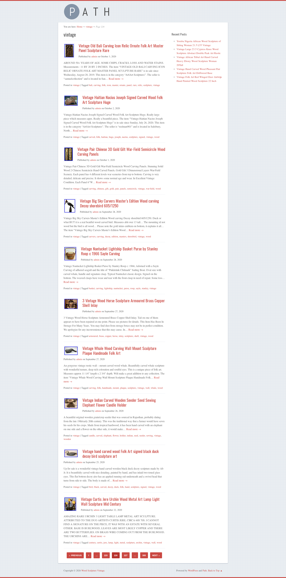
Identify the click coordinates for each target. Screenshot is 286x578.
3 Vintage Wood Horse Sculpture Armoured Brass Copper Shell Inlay (123, 302)
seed (136, 435)
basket (92, 288)
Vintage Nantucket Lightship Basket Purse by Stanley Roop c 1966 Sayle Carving (119, 251)
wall (147, 387)
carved (92, 136)
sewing (149, 435)
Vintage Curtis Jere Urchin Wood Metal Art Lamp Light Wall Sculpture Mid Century (120, 501)
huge (111, 136)
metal (122, 542)
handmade (107, 387)
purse (126, 288)
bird (91, 486)
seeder (142, 435)
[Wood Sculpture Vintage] (88, 17)
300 (144, 555)
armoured (93, 336)
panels (123, 188)
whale (153, 387)
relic (140, 85)
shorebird (132, 236)
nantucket (118, 288)
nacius (125, 136)
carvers (92, 236)
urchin (139, 542)
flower (116, 435)
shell (136, 336)
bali (90, 85)
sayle (138, 288)
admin (94, 56)
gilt (106, 188)
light (116, 542)
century (92, 542)
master (115, 85)
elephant (107, 435)
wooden (67, 439)
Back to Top (213, 570)
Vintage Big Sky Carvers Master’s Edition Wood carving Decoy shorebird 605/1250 (119, 203)
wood (156, 136)
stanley (145, 288)
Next (156, 555)
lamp (110, 542)
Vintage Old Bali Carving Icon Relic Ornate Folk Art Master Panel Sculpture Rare (121, 48)
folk (104, 85)
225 (106, 555)
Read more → (115, 78)
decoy (107, 236)
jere (105, 542)
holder (123, 435)
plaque (123, 387)
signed (142, 136)
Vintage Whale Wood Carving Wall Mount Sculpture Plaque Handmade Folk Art (119, 350)
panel (129, 85)
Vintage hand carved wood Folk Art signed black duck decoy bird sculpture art (120, 453)
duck (116, 486)
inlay (121, 336)
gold (112, 188)
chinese (100, 188)
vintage (89, 26)
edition (115, 236)
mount (116, 387)
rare (135, 85)
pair (117, 188)
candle (92, 435)
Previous (75, 555)
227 (125, 555)
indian (130, 435)
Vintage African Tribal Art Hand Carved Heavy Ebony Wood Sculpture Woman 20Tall (197, 61)
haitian (104, 136)
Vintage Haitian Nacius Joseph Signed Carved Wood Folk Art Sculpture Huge (122, 99)
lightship (108, 288)
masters (122, 236)
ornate (122, 85)
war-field (150, 188)
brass (101, 336)
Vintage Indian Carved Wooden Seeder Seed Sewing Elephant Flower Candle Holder (119, 402)
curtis (99, 542)
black (96, 486)
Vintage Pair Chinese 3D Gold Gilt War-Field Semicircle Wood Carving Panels (121, 151)
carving (97, 85)
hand (127, 486)
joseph (118, 136)
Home (79, 26)
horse (115, 336)
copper (108, 336)
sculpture (147, 85)
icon (109, 85)
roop (132, 288)
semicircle (132, 188)
